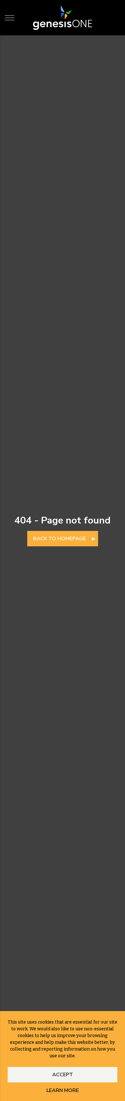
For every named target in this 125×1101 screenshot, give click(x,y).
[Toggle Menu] (9, 17)
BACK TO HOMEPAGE (59, 538)
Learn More (62, 1090)
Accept (62, 1074)
